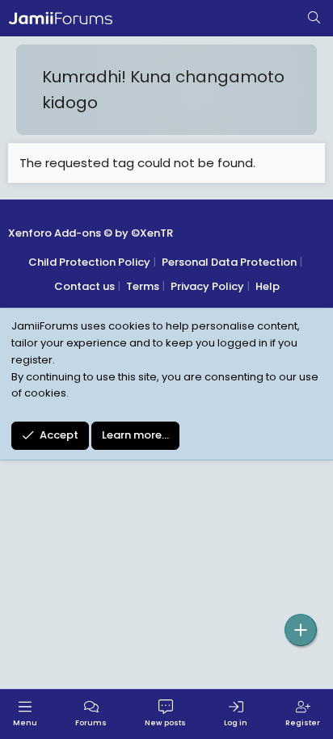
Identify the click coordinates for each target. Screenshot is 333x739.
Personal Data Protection (229, 262)
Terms (142, 286)
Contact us (84, 286)
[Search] (314, 18)
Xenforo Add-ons (90, 233)
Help (267, 286)
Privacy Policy (207, 286)
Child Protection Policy (89, 262)
